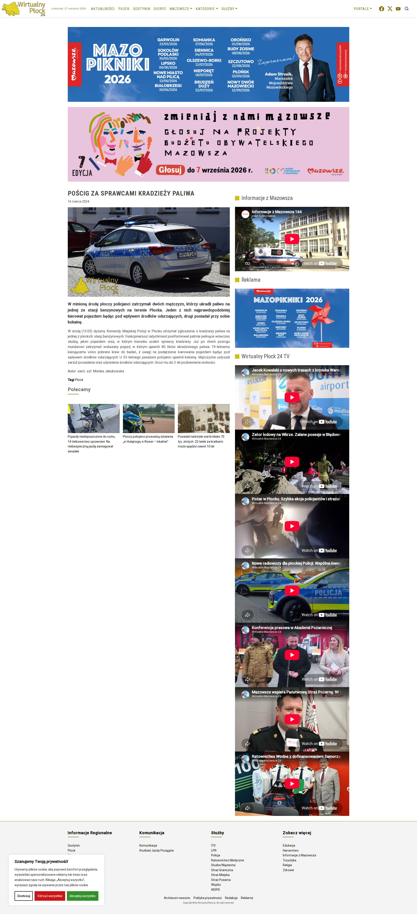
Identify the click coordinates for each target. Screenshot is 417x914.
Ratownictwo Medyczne (227, 860)
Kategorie (205, 9)
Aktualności (103, 9)
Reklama (247, 898)
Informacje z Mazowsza (299, 855)
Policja (215, 855)
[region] (56, 879)
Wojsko (216, 884)
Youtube (398, 9)
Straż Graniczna (222, 870)
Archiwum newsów (177, 898)
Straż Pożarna (221, 880)
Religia (287, 865)
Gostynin (141, 9)
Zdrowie (288, 870)
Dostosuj (23, 896)
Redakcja (231, 898)
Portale (361, 9)
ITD (213, 845)
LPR (214, 850)
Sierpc (160, 9)
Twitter (389, 9)
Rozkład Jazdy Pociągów (156, 850)
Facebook (381, 9)
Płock (124, 9)
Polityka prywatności (208, 898)
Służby (228, 9)
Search (406, 9)
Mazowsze (179, 9)
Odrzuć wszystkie (49, 896)
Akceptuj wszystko (83, 896)
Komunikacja (148, 845)
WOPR (215, 889)
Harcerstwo (291, 850)
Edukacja (289, 845)
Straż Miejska (220, 875)
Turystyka (289, 860)
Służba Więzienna (223, 865)
